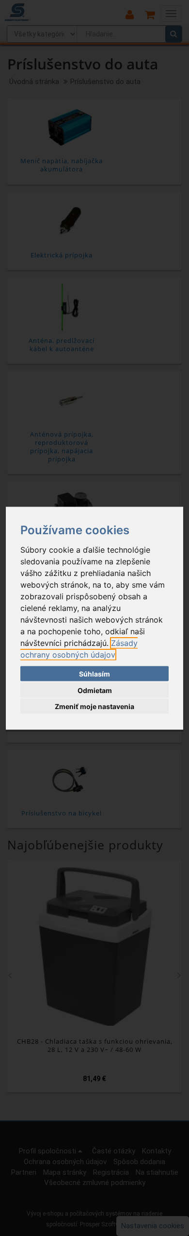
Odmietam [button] (95, 690)
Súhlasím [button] (94, 674)
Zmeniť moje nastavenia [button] (94, 706)
